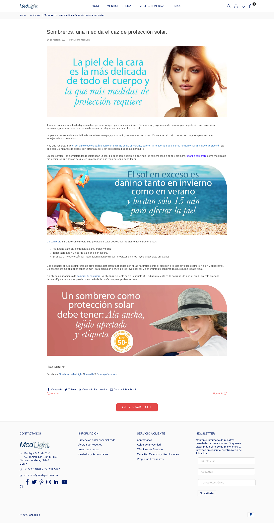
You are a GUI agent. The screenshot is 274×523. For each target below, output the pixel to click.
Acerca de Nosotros (90, 444)
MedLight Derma (119, 5)
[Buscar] (228, 6)
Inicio (95, 5)
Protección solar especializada (96, 440)
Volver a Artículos (138, 407)
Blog (177, 5)
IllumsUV (89, 374)
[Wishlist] (243, 6)
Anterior (54, 393)
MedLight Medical (152, 5)
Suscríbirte (207, 493)
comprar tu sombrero (89, 276)
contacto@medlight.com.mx (41, 475)
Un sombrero (54, 241)
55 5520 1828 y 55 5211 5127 (42, 469)
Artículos (35, 15)
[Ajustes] (236, 6)
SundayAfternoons (107, 374)
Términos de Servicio (150, 449)
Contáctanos (144, 440)
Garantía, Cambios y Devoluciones (158, 454)
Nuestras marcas (88, 449)
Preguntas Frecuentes (150, 459)
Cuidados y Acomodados (93, 454)
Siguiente (218, 393)
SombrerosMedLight (71, 374)
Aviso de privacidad (149, 444)
